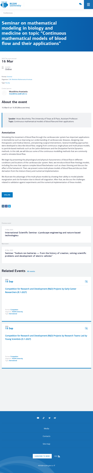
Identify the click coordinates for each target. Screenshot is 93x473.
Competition (14, 310)
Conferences (8, 13)
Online (7, 195)
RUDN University (17, 312)
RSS (56, 456)
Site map (46, 444)
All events (31, 271)
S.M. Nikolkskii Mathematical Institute (20, 79)
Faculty (7, 83)
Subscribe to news (42, 456)
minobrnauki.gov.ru (46, 465)
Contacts (46, 436)
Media (46, 428)
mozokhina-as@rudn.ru (18, 94)
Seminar (9, 77)
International (13, 314)
